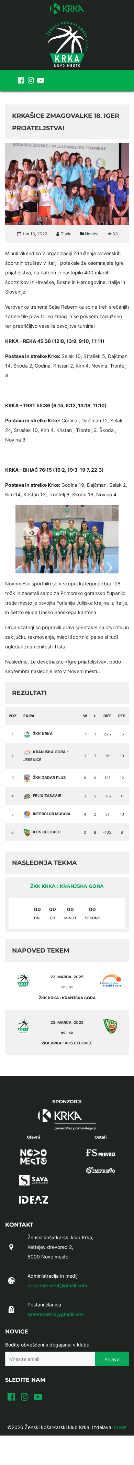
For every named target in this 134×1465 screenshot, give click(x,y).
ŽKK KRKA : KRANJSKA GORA (67, 886)
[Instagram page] (31, 80)
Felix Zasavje (47, 795)
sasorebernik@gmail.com (55, 1314)
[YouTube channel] (40, 80)
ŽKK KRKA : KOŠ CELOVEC (67, 1043)
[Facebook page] (21, 80)
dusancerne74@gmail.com (57, 1285)
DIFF (107, 715)
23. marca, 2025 (67, 976)
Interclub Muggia (51, 813)
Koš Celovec (46, 832)
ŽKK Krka (43, 733)
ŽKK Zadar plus (49, 777)
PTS (121, 715)
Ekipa (28, 715)
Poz (12, 715)
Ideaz (120, 1427)
